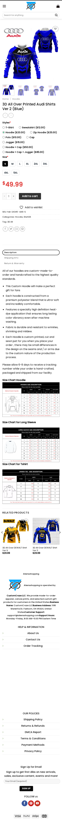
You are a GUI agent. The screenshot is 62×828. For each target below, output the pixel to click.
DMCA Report (33, 732)
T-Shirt (10, 127)
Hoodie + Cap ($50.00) (19, 147)
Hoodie (16, 99)
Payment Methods (33, 744)
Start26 (27, 217)
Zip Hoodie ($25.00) (45, 132)
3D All (10, 221)
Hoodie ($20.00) (15, 132)
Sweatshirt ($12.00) (33, 127)
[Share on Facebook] (5, 229)
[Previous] (7, 53)
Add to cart (30, 196)
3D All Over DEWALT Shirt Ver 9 (14, 549)
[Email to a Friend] (16, 229)
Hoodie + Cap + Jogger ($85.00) (25, 152)
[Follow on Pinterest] (31, 803)
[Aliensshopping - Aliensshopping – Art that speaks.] (31, 6)
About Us (33, 633)
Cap (31, 137)
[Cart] (58, 6)
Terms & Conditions (33, 738)
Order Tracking (33, 646)
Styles (6, 122)
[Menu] (4, 6)
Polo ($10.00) (13, 137)
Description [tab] (10, 252)
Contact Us (33, 639)
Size (5, 157)
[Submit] (56, 15)
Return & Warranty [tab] (14, 263)
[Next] (54, 53)
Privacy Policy (33, 751)
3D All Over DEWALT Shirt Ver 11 (45, 549)
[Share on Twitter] (11, 229)
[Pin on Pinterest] (22, 229)
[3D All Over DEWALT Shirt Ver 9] (15, 531)
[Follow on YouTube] (37, 803)
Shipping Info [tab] (11, 257)
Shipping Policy (33, 719)
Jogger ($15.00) (15, 142)
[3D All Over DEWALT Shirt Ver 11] (46, 531)
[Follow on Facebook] (25, 803)
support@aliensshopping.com (23, 615)
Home (5, 99)
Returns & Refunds (33, 725)
